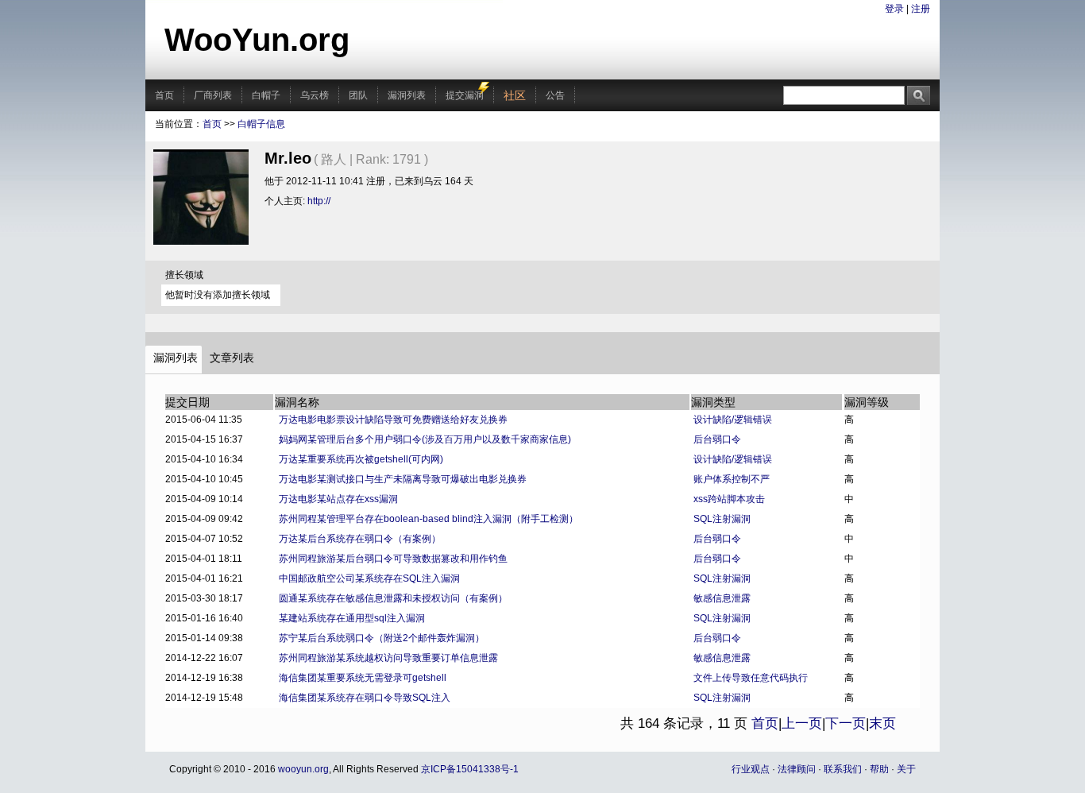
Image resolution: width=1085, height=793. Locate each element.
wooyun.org (303, 769)
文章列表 (232, 357)
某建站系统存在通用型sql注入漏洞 (352, 618)
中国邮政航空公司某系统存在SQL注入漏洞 (369, 578)
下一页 (845, 723)
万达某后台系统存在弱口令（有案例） (360, 538)
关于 (906, 769)
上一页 (802, 723)
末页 (882, 723)
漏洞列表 (407, 95)
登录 (894, 8)
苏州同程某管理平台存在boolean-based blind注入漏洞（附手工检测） (428, 518)
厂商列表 (213, 95)
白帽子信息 (261, 124)
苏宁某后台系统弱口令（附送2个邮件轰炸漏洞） (382, 638)
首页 (164, 95)
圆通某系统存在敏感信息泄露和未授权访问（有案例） (393, 598)
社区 (515, 95)
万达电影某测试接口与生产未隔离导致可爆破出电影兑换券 (403, 479)
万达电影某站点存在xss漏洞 (338, 499)
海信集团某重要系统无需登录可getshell (362, 677)
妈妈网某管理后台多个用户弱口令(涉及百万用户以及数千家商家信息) (425, 439)
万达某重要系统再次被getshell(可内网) (361, 459)
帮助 (879, 769)
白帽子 (266, 95)
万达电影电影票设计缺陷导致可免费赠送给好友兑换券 (393, 419)
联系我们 (843, 769)
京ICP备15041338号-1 (470, 769)
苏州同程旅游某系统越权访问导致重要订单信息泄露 (388, 657)
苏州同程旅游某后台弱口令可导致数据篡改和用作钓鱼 (393, 558)
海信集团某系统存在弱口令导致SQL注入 (364, 697)
